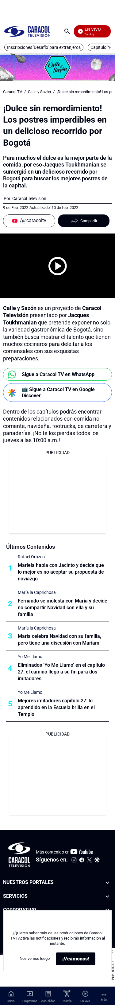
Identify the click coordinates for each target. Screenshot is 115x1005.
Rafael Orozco (31, 556)
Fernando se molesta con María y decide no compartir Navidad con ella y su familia (62, 607)
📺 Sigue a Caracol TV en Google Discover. (58, 392)
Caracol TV (12, 91)
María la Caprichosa (37, 592)
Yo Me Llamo (30, 656)
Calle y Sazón (39, 91)
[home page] (27, 31)
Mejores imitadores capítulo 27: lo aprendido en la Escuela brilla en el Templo (56, 707)
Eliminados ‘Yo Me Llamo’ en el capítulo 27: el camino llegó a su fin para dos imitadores (61, 671)
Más (104, 999)
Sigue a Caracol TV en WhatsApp (58, 374)
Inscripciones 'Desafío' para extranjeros (44, 47)
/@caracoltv (33, 220)
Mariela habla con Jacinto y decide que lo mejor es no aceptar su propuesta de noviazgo (61, 572)
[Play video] (57, 266)
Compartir (88, 220)
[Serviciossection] (107, 896)
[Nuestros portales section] (107, 882)
